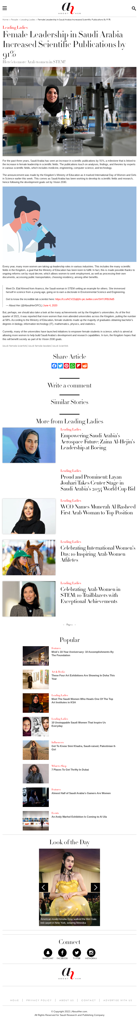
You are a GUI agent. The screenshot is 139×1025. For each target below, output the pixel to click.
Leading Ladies (28, 19)
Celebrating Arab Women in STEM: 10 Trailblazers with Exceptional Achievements (90, 595)
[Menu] (5, 8)
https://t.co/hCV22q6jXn (68, 299)
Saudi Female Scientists (15, 346)
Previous (43, 887)
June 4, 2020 (50, 305)
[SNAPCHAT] (48, 952)
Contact (88, 1000)
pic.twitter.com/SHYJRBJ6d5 (98, 299)
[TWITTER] (77, 952)
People (14, 19)
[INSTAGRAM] (91, 952)
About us (66, 1000)
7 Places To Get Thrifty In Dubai (70, 769)
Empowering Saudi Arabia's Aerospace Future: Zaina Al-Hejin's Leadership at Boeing (98, 442)
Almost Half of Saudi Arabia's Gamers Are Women (81, 793)
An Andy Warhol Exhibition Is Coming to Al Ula (79, 816)
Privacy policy (39, 1000)
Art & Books (58, 671)
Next (95, 887)
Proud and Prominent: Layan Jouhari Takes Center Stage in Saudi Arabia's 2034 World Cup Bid (98, 483)
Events (55, 813)
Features (56, 648)
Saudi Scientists (60, 346)
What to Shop (59, 766)
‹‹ (63, 624)
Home (5, 19)
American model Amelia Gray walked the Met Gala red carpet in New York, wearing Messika (68, 921)
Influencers (58, 742)
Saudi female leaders (39, 346)
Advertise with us (117, 1000)
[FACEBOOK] (62, 952)
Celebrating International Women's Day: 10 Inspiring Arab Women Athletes (98, 554)
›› (75, 624)
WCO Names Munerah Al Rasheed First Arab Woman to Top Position (98, 510)
